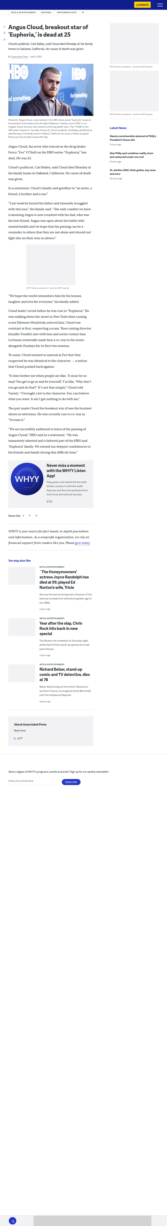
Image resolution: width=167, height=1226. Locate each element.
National (46, 12)
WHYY (12, 5)
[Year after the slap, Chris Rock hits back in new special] (21, 631)
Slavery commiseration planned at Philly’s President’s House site (133, 138)
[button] (12, 1221)
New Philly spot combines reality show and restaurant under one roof (131, 155)
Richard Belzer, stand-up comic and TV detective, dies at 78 (64, 674)
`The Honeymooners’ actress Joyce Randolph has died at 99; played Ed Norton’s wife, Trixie (64, 579)
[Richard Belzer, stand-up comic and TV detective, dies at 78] (21, 679)
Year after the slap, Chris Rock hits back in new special (60, 628)
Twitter (29, 515)
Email (36, 515)
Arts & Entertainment (23, 12)
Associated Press (19, 56)
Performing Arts (66, 12)
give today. (82, 543)
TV (83, 12)
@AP (20, 738)
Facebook (23, 515)
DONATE (143, 5)
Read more (20, 730)
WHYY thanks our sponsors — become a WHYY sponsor (47, 288)
